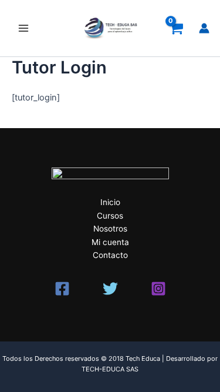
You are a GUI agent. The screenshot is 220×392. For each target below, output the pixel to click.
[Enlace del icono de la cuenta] (204, 28)
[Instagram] (158, 288)
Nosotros (110, 228)
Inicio (110, 202)
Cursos (110, 215)
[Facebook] (62, 288)
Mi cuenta (110, 242)
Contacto (110, 255)
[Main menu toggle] (23, 28)
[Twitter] (110, 288)
